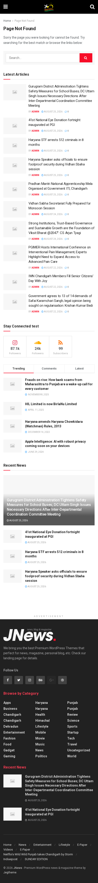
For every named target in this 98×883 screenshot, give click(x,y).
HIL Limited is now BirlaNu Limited (51, 404)
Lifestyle (41, 726)
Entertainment (14, 732)
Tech (71, 738)
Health (40, 714)
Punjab (72, 703)
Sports (72, 726)
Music (40, 744)
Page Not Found (24, 20)
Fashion (9, 738)
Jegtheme (9, 872)
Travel (72, 744)
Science (73, 720)
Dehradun (10, 726)
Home (7, 20)
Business (10, 708)
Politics (41, 756)
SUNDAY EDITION (36, 859)
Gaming (9, 756)
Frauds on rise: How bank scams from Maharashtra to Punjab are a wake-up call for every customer (59, 384)
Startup (72, 732)
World (71, 756)
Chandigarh (12, 714)
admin (35, 111)
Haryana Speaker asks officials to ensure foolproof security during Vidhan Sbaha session (58, 164)
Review (72, 714)
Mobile (40, 732)
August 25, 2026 (53, 111)
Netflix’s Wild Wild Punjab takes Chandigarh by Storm (38, 854)
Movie (40, 738)
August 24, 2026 (53, 214)
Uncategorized (78, 750)
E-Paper (82, 844)
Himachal (42, 720)
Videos (8, 849)
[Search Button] (86, 57)
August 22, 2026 (53, 267)
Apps (7, 703)
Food (7, 744)
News (39, 750)
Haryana (41, 703)
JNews (17, 868)
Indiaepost (10, 859)
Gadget (9, 750)
